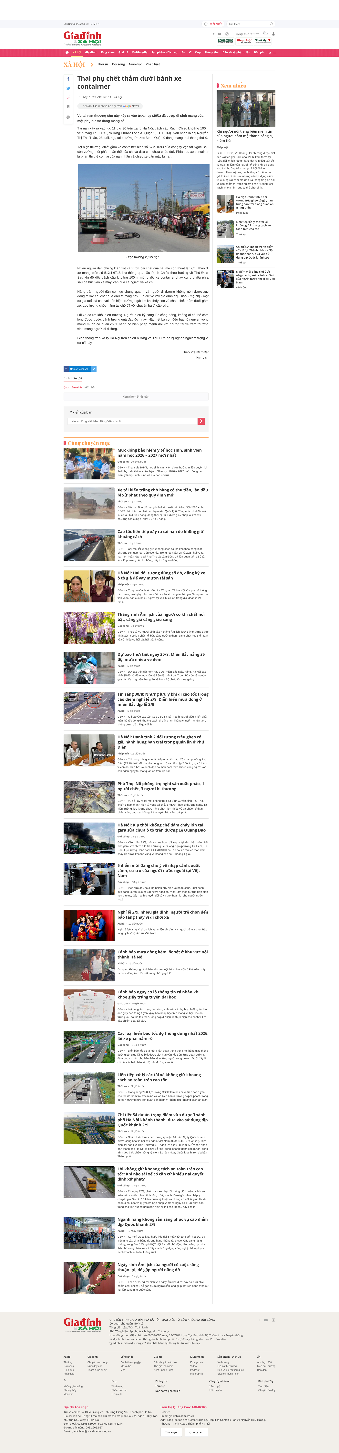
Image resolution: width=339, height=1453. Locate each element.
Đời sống (118, 64)
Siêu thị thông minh (228, 1373)
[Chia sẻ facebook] (68, 79)
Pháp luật (153, 64)
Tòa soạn (171, 1432)
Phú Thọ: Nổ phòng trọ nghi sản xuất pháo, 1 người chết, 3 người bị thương (161, 786)
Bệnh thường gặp (131, 1362)
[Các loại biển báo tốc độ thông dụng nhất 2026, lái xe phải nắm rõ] (89, 1047)
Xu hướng (223, 1362)
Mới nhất (216, 24)
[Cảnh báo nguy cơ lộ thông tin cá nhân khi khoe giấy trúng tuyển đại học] (89, 1005)
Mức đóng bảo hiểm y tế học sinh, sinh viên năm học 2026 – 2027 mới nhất (160, 453)
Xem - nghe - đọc (163, 1369)
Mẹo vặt (68, 1394)
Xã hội (77, 52)
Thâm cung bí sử (97, 1369)
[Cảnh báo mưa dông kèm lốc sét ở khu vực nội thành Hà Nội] (89, 965)
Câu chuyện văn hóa (165, 1362)
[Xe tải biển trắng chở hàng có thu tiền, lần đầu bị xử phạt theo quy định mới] (89, 503)
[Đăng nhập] (273, 34)
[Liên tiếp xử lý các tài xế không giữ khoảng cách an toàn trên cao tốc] (89, 1088)
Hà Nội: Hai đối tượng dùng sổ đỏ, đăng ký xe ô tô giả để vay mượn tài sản (161, 575)
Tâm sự (159, 1386)
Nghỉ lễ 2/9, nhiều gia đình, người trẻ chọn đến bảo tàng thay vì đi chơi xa (163, 915)
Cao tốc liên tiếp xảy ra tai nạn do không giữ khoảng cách (160, 534)
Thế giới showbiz (163, 1366)
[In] (68, 118)
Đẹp (198, 52)
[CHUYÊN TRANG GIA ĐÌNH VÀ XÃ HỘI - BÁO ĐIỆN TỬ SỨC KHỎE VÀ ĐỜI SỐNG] (83, 38)
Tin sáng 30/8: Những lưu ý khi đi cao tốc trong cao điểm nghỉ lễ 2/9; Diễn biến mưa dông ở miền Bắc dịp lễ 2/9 (163, 699)
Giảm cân (116, 1394)
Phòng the (212, 52)
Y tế (123, 1369)
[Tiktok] (227, 34)
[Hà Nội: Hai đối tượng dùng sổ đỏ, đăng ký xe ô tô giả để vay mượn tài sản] (89, 586)
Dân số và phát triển (236, 52)
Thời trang (117, 1386)
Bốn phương (262, 52)
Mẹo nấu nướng (266, 1366)
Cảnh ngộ (214, 1386)
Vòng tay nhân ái (219, 1381)
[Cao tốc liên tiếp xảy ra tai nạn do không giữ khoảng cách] (89, 545)
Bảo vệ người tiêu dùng (230, 1369)
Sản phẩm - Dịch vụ (164, 52)
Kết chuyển (215, 1390)
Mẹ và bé (126, 1366)
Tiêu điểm (264, 1386)
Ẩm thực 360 (264, 1362)
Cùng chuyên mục (89, 443)
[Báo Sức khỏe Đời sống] (225, 41)
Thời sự (102, 64)
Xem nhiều (233, 85)
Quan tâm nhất (73, 387)
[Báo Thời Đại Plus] (263, 41)
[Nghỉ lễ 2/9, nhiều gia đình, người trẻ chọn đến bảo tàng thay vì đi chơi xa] (89, 926)
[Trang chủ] (67, 53)
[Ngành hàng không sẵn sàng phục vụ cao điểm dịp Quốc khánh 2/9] (89, 1233)
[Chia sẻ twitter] (68, 88)
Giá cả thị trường (227, 1366)
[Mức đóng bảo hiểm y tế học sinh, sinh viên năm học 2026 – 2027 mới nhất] (89, 464)
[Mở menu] (274, 52)
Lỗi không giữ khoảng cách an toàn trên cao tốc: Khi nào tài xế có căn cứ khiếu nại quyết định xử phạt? (161, 1174)
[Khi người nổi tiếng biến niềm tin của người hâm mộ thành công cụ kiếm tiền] (246, 108)
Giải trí (123, 52)
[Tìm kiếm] (271, 24)
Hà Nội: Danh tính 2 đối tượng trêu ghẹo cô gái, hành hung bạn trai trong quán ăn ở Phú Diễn (161, 742)
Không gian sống (73, 1386)
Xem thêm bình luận (136, 396)
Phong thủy (70, 1390)
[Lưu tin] (68, 107)
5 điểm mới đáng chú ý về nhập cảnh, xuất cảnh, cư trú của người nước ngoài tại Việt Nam (159, 870)
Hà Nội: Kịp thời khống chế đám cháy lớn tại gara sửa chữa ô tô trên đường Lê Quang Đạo (162, 828)
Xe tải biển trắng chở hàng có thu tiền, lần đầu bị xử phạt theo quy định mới (163, 492)
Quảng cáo (196, 1432)
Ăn (183, 52)
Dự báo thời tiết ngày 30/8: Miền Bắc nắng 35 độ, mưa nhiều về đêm (161, 657)
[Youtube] (219, 34)
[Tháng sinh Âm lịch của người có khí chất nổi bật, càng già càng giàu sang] (89, 628)
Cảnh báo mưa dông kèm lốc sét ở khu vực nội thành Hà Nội (163, 954)
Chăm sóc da (119, 1390)
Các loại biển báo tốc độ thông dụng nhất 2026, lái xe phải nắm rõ (163, 1036)
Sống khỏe (107, 52)
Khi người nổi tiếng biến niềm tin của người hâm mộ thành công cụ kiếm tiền (245, 136)
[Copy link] (68, 97)
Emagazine (196, 1362)
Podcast (195, 1369)
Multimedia (140, 52)
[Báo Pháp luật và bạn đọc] (244, 42)
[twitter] (94, 369)
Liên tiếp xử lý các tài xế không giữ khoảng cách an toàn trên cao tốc (159, 1077)
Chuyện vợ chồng (97, 1362)
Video (193, 1366)
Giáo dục (135, 64)
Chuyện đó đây (266, 1390)
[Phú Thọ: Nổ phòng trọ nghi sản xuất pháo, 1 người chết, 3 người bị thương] (89, 797)
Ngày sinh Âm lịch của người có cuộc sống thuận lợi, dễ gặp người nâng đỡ (158, 1267)
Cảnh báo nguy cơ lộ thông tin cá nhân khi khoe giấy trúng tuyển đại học (159, 994)
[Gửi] (201, 421)
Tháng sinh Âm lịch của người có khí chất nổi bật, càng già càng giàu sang (161, 617)
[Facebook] (213, 34)
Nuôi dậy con (94, 1366)
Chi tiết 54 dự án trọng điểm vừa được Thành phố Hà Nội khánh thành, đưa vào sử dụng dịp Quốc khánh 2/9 (163, 1120)
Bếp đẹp (262, 1369)
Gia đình (91, 52)
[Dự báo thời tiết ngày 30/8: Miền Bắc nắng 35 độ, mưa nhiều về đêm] (89, 668)
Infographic (196, 1373)
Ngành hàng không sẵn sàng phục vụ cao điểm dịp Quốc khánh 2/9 (163, 1222)
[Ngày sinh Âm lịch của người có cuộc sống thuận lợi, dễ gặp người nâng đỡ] (89, 1278)
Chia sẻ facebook (79, 369)
